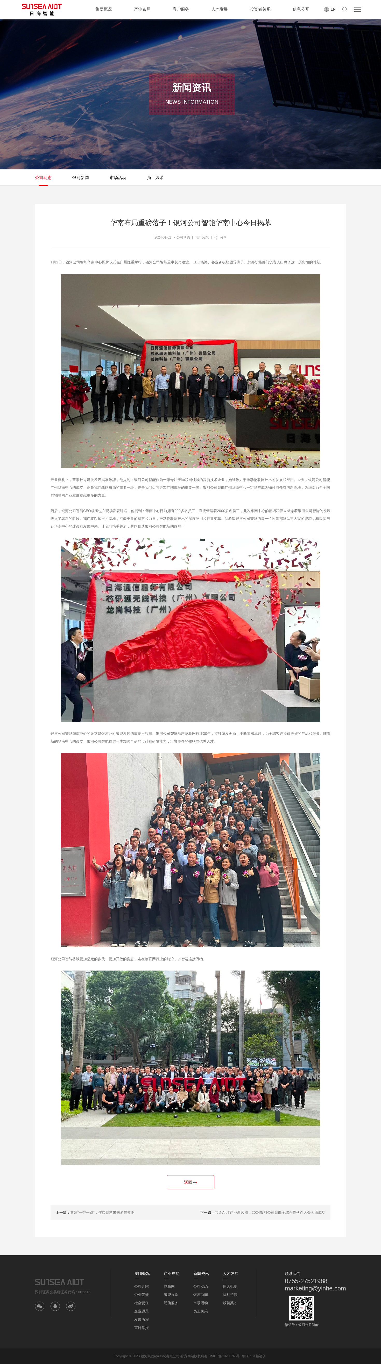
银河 (245, 1356)
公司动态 (43, 177)
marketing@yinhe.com (315, 1288)
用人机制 (230, 1286)
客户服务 (181, 9)
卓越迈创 (259, 1356)
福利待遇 (230, 1295)
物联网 (169, 1286)
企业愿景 (141, 1311)
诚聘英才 (230, 1303)
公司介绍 (141, 1286)
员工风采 (155, 177)
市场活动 (118, 177)
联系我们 (292, 1273)
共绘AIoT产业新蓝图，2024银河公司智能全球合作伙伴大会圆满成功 (270, 1212)
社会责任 (141, 1303)
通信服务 (171, 1303)
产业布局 (142, 9)
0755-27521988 (306, 1280)
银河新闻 (80, 177)
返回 (188, 1182)
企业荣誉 (141, 1295)
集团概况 (103, 9)
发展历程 (141, 1319)
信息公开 (301, 9)
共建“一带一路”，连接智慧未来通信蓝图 (102, 1212)
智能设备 (171, 1295)
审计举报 (141, 1328)
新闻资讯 (201, 1273)
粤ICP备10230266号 (225, 1356)
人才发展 (219, 9)
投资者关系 (260, 9)
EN (333, 9)
